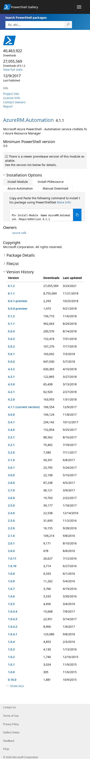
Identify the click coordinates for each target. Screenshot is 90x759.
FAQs (6, 749)
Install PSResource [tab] (51, 182)
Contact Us (9, 707)
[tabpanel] (45, 208)
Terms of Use (11, 716)
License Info (11, 98)
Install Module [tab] (18, 182)
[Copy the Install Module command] (77, 215)
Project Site (11, 94)
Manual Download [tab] (55, 188)
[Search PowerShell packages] (68, 24)
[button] (4, 175)
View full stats (13, 70)
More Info (64, 202)
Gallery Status (11, 732)
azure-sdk (19, 233)
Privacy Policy (11, 724)
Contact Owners (14, 102)
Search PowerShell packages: (26, 18)
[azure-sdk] (7, 233)
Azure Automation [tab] (20, 188)
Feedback (8, 741)
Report (8, 106)
